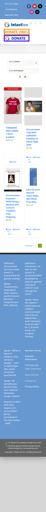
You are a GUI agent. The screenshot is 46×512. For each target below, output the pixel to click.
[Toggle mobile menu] (40, 23)
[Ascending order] (36, 63)
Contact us (30, 381)
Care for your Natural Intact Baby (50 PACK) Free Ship (33, 195)
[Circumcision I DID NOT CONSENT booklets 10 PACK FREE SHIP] (33, 106)
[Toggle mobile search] (35, 23)
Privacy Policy (32, 386)
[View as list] (25, 76)
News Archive (32, 375)
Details (13, 162)
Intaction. (22, 452)
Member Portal (33, 350)
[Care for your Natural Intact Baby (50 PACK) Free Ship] (33, 177)
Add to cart (29, 159)
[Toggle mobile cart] (30, 23)
